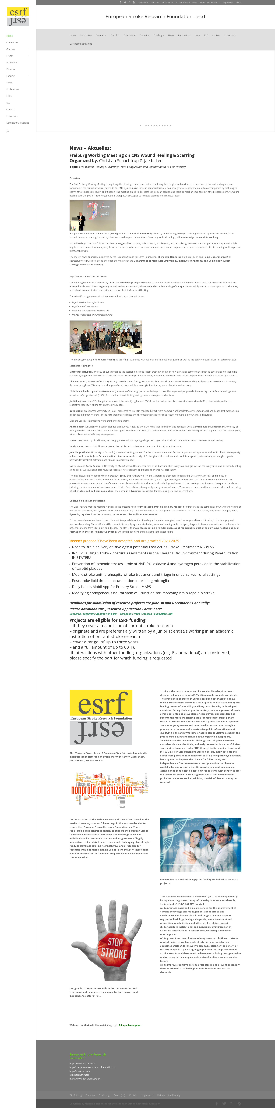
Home (9, 35)
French (9, 55)
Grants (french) (183, 2)
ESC (8, 102)
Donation (155, 2)
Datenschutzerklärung (17, 122)
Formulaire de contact (210, 2)
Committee (12, 42)
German (10, 49)
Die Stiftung (76, 1095)
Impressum (228, 2)
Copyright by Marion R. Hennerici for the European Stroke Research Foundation (115, 1103)
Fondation (143, 2)
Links (9, 95)
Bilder (238, 2)
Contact (10, 109)
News (194, 2)
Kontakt (133, 1095)
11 (167, 125)
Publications (12, 89)
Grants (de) (119, 1095)
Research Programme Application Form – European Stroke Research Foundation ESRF (121, 614)
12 (170, 125)
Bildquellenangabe (129, 1025)
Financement (167, 2)
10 (165, 125)
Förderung (104, 1095)
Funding (10, 75)
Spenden (90, 1095)
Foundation (12, 62)
